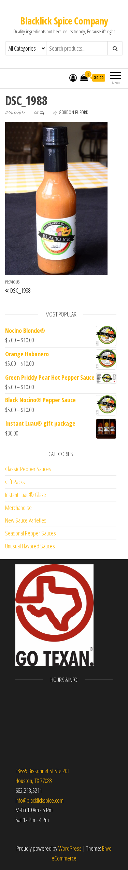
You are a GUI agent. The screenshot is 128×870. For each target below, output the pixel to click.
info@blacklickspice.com (39, 800)
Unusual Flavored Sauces (30, 546)
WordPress (70, 848)
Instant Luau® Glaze (25, 495)
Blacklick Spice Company (64, 20)
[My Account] (73, 77)
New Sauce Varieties (25, 520)
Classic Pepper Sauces (28, 469)
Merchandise (18, 508)
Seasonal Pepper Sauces (30, 533)
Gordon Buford (73, 112)
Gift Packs (15, 482)
